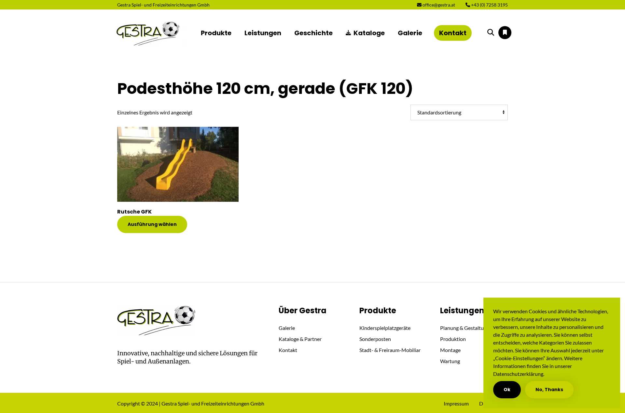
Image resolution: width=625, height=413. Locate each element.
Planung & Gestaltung (464, 328)
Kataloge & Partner (300, 339)
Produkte (216, 32)
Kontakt (452, 32)
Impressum (456, 403)
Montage (450, 350)
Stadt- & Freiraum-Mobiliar (390, 350)
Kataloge (369, 32)
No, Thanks (549, 389)
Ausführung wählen (152, 224)
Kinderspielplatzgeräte (384, 328)
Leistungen (262, 32)
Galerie (410, 32)
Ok (507, 389)
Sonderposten (375, 339)
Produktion (453, 339)
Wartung (450, 361)
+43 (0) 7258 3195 (489, 4)
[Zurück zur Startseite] (148, 33)
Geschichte (313, 32)
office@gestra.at (438, 4)
